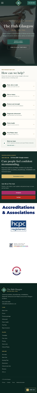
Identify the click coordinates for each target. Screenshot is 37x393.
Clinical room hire (6, 366)
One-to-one (5, 344)
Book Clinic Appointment (18, 41)
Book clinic (5, 310)
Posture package (6, 316)
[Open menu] (2, 3)
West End (4, 357)
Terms (13, 382)
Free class (4, 338)
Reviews (4, 369)
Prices (3, 313)
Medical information (21, 382)
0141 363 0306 (31, 2)
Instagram (18, 192)
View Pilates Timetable (18, 47)
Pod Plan (4, 325)
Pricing (4, 341)
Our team (4, 354)
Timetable (4, 335)
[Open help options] (4, 371)
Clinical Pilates (5, 347)
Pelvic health (5, 322)
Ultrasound (4, 319)
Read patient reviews (18, 176)
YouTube (18, 197)
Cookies (8, 382)
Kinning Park (5, 360)
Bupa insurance (6, 328)
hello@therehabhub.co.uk (9, 303)
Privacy (3, 382)
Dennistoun (5, 363)
